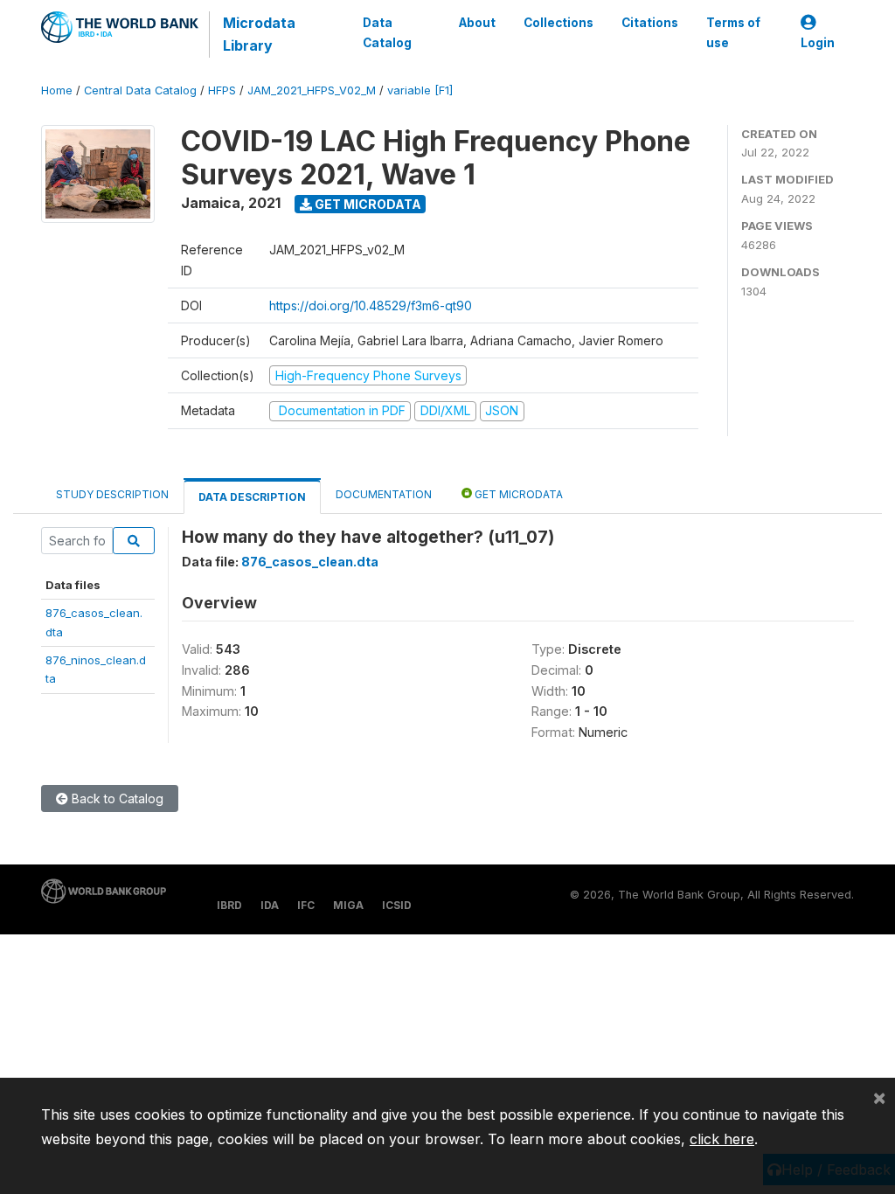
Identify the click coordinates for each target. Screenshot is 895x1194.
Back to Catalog (115, 798)
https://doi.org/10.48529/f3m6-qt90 (370, 305)
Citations (649, 23)
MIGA (348, 905)
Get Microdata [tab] (517, 494)
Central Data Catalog (140, 90)
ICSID (397, 905)
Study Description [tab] (112, 494)
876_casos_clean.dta (309, 561)
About (477, 23)
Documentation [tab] (384, 494)
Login (818, 43)
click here (722, 1139)
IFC (306, 905)
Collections (558, 23)
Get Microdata (366, 204)
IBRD (229, 905)
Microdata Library (259, 34)
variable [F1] (420, 90)
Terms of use (733, 32)
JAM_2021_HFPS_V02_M (311, 90)
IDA (269, 905)
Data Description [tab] (252, 496)
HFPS (222, 90)
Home (57, 90)
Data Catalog (387, 32)
